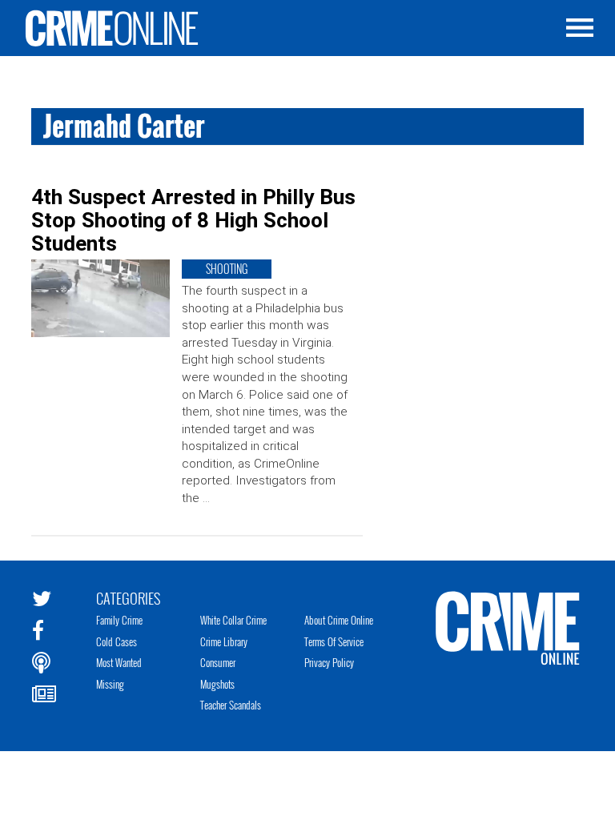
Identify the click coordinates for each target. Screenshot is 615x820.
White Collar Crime (233, 620)
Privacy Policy (329, 662)
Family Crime (119, 620)
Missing (110, 684)
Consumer (217, 662)
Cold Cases (116, 641)
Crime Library (223, 641)
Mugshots (217, 684)
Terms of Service (334, 641)
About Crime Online (338, 620)
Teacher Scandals (230, 705)
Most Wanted (119, 662)
